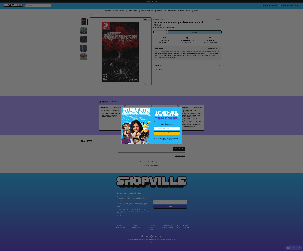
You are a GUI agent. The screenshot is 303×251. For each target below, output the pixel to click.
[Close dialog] (181, 108)
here (171, 139)
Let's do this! (167, 133)
